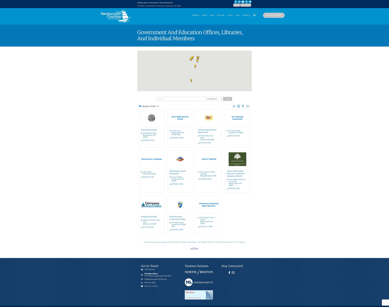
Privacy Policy (153, 2)
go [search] (228, 99)
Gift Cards (220, 15)
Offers (212, 15)
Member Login (142, 2)
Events (229, 15)
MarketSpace (192, 242)
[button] (192, 58)
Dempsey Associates (149, 217)
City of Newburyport (149, 130)
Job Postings (202, 242)
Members (195, 15)
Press (237, 15)
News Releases (162, 242)
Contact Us (246, 15)
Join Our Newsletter (166, 2)
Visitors (204, 15)
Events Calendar (174, 242)
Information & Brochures (224, 242)
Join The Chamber (239, 242)
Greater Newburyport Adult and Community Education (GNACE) (235, 173)
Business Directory (150, 242)
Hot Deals (183, 242)
